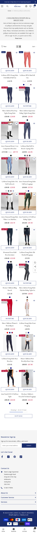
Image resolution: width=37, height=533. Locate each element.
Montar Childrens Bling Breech (10, 289)
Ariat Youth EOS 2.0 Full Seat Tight (9, 395)
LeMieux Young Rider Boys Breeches (10, 360)
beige (8, 368)
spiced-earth (26, 85)
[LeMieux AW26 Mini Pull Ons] (27, 59)
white (8, 155)
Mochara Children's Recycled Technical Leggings (27, 395)
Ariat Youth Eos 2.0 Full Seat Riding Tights (27, 218)
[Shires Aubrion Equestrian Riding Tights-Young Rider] (27, 95)
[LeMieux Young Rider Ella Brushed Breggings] (27, 237)
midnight (10, 120)
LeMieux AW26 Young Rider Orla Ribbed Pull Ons (9, 76)
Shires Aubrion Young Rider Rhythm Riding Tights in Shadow (27, 289)
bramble (10, 85)
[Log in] (26, 6)
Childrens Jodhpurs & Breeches (21, 11)
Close (35, 2)
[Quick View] (16, 52)
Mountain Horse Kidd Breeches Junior (9, 253)
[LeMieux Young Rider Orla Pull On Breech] (9, 166)
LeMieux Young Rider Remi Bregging (27, 324)
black (11, 155)
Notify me (27, 106)
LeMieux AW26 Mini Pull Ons (27, 76)
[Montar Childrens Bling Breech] (9, 272)
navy (24, 85)
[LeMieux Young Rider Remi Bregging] (27, 307)
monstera (27, 226)
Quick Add (9, 71)
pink (26, 191)
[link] (24, 530)
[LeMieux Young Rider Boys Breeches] (9, 343)
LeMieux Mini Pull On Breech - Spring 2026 (27, 147)
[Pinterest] (14, 456)
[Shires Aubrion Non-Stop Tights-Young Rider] (9, 95)
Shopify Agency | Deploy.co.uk (18, 515)
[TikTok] (20, 456)
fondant (6, 191)
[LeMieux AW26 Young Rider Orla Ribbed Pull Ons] (9, 59)
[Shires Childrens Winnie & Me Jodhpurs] (9, 307)
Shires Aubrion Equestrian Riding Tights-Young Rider (27, 112)
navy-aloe (28, 85)
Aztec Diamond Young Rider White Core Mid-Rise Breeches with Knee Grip (9, 218)
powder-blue (13, 191)
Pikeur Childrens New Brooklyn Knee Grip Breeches (27, 360)
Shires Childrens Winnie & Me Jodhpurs (10, 324)
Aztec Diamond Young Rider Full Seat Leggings (27, 182)
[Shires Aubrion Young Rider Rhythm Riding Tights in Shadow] (27, 272)
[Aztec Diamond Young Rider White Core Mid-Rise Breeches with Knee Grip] (9, 201)
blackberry (31, 85)
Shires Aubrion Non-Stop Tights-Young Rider (9, 112)
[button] (17, 46)
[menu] (2, 6)
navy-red (12, 333)
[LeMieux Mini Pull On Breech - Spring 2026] (27, 130)
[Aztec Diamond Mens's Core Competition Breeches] (9, 130)
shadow (30, 155)
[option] (18, 2)
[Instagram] (8, 456)
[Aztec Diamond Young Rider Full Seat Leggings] (27, 166)
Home (9, 11)
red (7, 333)
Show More (18, 416)
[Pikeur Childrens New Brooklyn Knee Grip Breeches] (27, 343)
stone (26, 333)
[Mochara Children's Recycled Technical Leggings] (27, 378)
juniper (26, 262)
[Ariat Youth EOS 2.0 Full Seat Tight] (9, 378)
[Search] (7, 6)
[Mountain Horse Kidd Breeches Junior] (9, 237)
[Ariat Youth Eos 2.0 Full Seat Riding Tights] (27, 201)
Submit (29, 445)
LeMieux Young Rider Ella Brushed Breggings (27, 253)
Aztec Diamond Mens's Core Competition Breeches (9, 147)
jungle (25, 155)
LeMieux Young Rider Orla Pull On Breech (10, 182)
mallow (27, 155)
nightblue (27, 368)
